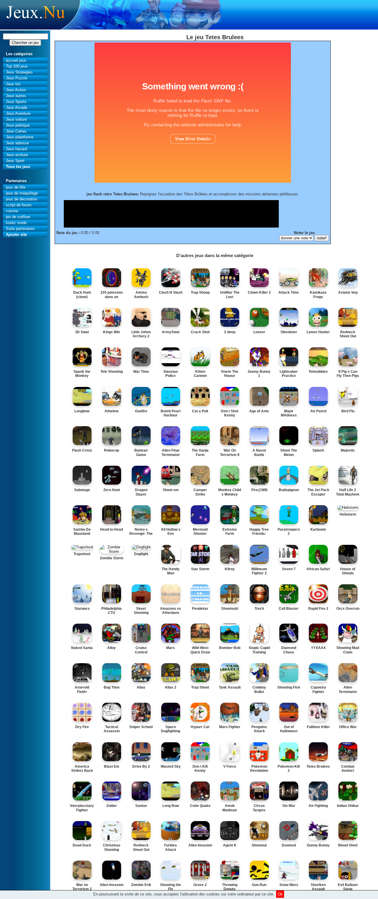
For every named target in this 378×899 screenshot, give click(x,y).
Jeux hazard (16, 149)
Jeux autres (16, 96)
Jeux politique (18, 125)
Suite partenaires (20, 228)
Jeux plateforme (19, 137)
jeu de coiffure (18, 217)
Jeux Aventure (18, 113)
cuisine (12, 211)
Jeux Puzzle (16, 78)
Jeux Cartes (16, 131)
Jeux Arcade (16, 107)
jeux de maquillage (22, 193)
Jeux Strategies (19, 72)
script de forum (19, 205)
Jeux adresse (17, 143)
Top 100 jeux (17, 66)
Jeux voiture (16, 119)
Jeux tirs (13, 84)
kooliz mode (16, 222)
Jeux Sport (15, 160)
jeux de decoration (21, 199)
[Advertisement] (171, 213)
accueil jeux (16, 60)
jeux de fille (15, 187)
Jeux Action (16, 90)
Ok (280, 894)
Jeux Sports (16, 101)
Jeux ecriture (17, 155)
